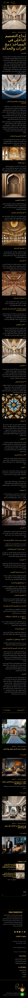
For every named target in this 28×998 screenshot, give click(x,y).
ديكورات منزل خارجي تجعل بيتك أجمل (14, 749)
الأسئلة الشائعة (22, 970)
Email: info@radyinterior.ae (19, 947)
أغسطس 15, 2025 (12, 879)
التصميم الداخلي (9, 166)
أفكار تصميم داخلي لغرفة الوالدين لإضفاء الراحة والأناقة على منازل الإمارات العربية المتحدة (9, 875)
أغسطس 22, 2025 (12, 869)
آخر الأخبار (23, 972)
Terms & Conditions (13, 995)
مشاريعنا (24, 976)
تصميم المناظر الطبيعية (20, 963)
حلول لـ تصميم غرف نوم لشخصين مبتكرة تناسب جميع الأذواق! (14, 783)
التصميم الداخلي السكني (20, 959)
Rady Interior (9, 993)
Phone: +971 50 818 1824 (20, 952)
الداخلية (14, 32)
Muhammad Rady (22, 32)
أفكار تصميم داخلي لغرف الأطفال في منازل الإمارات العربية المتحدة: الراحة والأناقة (9, 865)
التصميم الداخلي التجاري (20, 961)
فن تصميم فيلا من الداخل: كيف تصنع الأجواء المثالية (15, 827)
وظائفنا (24, 974)
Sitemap (5, 995)
